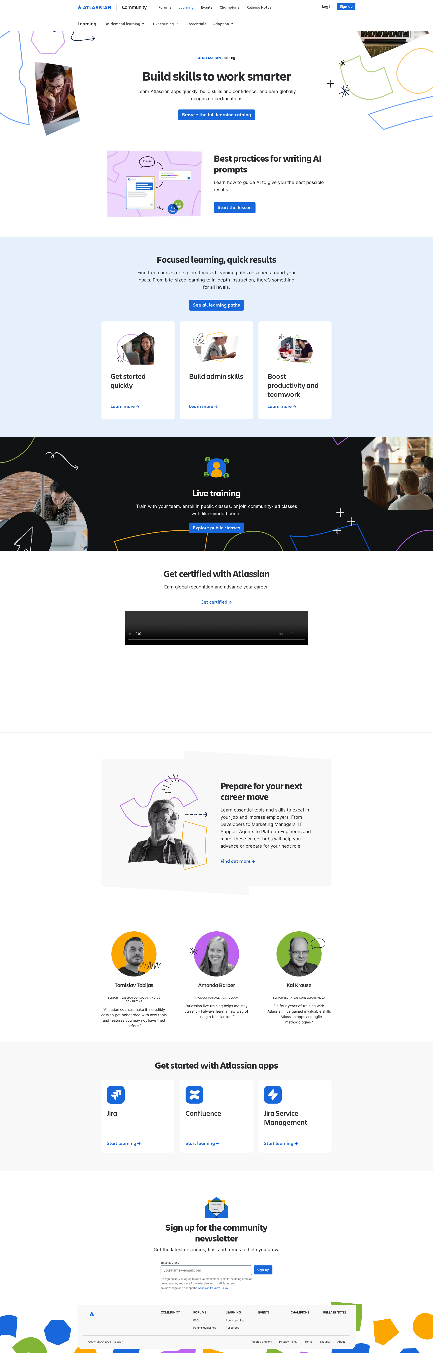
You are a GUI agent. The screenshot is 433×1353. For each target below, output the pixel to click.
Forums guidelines (204, 1327)
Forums (165, 7)
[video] (216, 628)
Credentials (196, 24)
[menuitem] (165, 7)
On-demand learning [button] (122, 24)
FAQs (196, 1320)
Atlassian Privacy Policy (213, 1288)
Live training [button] (163, 24)
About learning (235, 1320)
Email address (170, 1262)
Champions (229, 7)
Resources (232, 1327)
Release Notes (258, 7)
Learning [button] (87, 24)
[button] (113, 7)
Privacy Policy (288, 1341)
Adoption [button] (221, 24)
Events (206, 7)
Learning (186, 7)
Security (325, 1341)
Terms (308, 1341)
